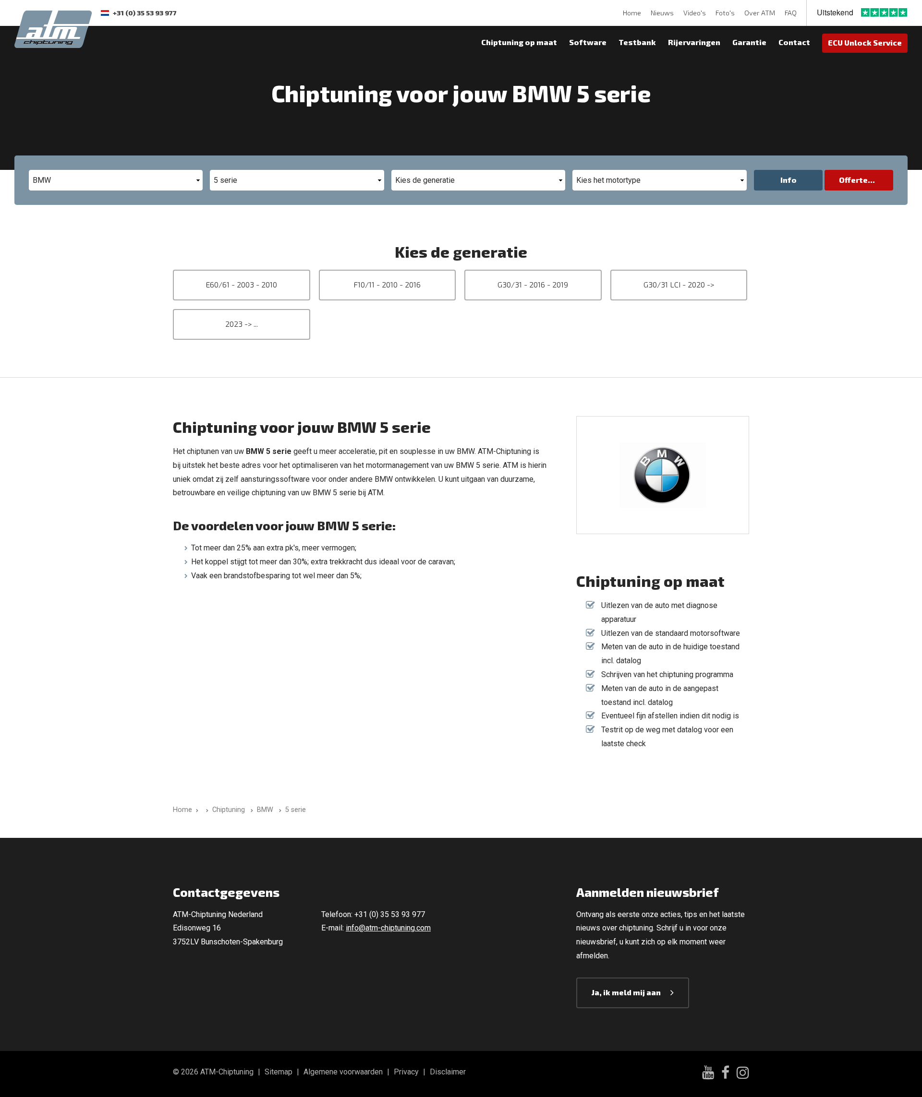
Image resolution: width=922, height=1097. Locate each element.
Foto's (725, 13)
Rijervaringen (694, 42)
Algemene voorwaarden (343, 1071)
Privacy (406, 1071)
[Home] (205, 810)
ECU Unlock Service (865, 42)
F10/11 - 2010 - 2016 (387, 284)
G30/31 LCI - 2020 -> (678, 284)
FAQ (791, 13)
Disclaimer (448, 1071)
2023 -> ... (241, 323)
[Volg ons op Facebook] (725, 1074)
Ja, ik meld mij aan (626, 992)
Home (632, 13)
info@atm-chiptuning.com (388, 927)
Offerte (853, 179)
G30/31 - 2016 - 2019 (532, 284)
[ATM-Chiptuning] (53, 28)
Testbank (637, 42)
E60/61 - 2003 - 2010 (241, 284)
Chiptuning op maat (519, 42)
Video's (694, 13)
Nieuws (662, 13)
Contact (794, 42)
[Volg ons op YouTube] (708, 1073)
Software (588, 42)
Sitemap (278, 1071)
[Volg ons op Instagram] (743, 1074)
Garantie (749, 42)
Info (788, 179)
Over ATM (759, 13)
